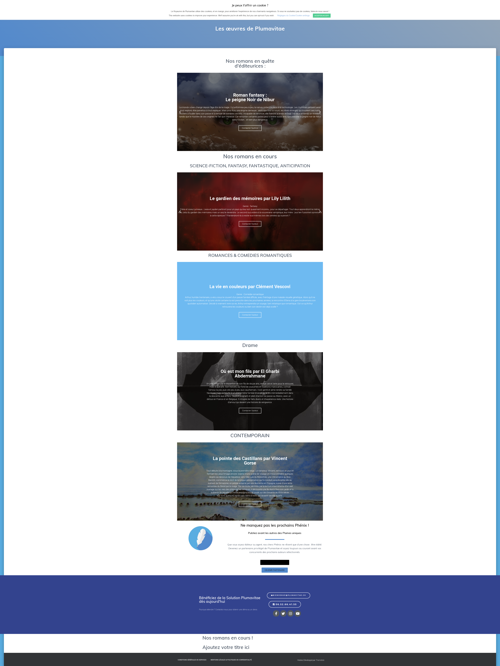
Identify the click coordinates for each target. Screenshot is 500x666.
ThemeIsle (320, 660)
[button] (180, 111)
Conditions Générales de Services (192, 660)
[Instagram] (290, 613)
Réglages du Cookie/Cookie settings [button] (293, 15)
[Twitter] (283, 613)
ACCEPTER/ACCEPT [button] (321, 16)
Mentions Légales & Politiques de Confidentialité (231, 660)
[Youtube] (297, 613)
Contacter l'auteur (250, 131)
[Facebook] (276, 613)
